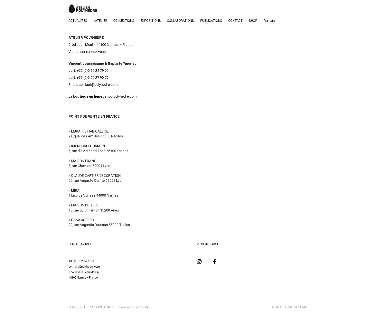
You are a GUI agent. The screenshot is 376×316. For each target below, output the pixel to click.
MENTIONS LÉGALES (102, 307)
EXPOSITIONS (150, 21)
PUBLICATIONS (211, 21)
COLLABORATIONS (180, 21)
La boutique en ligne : (86, 96)
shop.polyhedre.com (121, 96)
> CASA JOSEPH (81, 220)
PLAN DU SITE (77, 307)
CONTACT (235, 21)
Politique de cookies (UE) (134, 307)
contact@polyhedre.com (98, 85)
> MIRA (74, 190)
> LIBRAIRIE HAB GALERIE (89, 131)
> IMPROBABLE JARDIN (87, 146)
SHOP (253, 21)
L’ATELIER (100, 21)
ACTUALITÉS (78, 21)
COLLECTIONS (123, 21)
